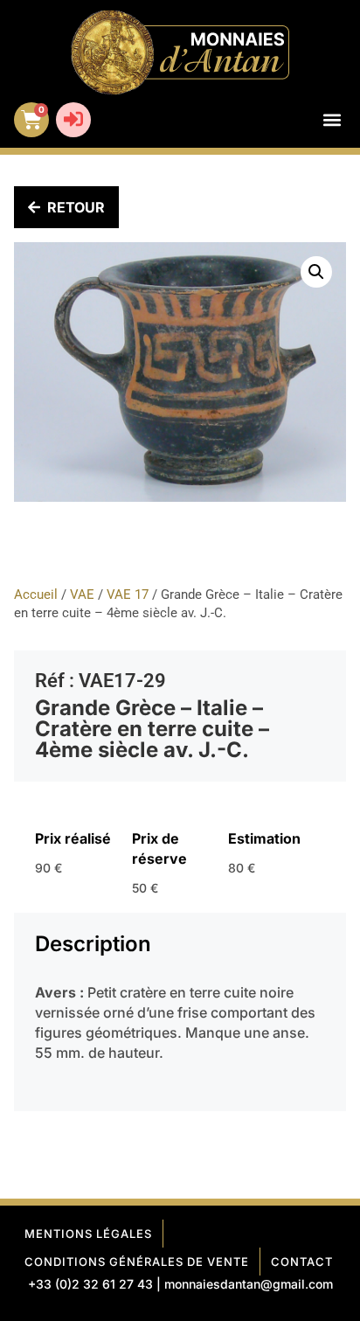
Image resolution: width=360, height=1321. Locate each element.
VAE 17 (128, 594)
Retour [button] (76, 207)
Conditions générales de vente (136, 1262)
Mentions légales (88, 1234)
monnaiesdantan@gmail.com (248, 1283)
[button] (331, 120)
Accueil (36, 594)
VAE (82, 594)
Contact (302, 1262)
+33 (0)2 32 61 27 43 (90, 1283)
